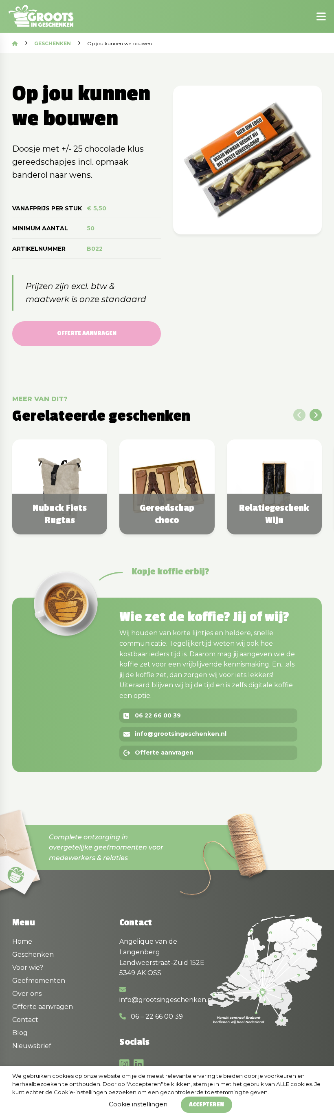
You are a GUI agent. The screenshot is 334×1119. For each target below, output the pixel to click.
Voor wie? (27, 967)
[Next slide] (316, 415)
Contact (25, 1020)
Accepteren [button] (206, 1104)
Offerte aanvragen (86, 333)
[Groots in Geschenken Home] (40, 16)
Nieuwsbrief (31, 1046)
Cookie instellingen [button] (138, 1104)
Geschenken (52, 43)
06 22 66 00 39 (158, 715)
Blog (20, 1033)
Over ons (27, 994)
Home (22, 941)
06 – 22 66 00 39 (156, 1016)
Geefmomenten (38, 980)
